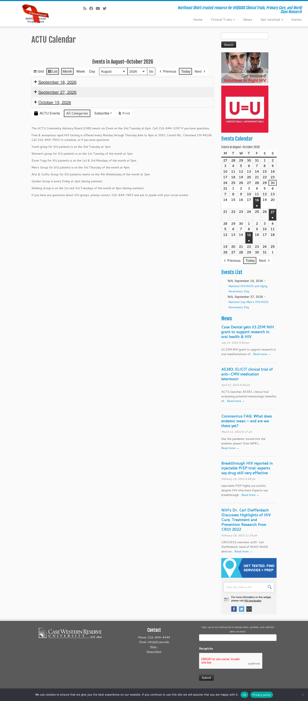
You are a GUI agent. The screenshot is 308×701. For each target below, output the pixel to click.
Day (92, 71)
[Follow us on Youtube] (99, 8)
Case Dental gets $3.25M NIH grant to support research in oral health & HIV (247, 331)
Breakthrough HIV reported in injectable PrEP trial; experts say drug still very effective (247, 467)
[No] (303, 695)
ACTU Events (50, 113)
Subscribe (101, 113)
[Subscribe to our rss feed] (86, 8)
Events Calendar (237, 139)
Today (185, 71)
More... (154, 646)
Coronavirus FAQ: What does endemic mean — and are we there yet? (246, 420)
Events (296, 19)
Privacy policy (261, 694)
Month (67, 71)
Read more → (262, 354)
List (52, 72)
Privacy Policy (154, 651)
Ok (244, 694)
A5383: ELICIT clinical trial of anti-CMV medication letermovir (247, 373)
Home (197, 19)
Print (124, 114)
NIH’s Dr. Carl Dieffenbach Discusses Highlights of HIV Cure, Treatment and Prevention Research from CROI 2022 (246, 519)
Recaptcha (206, 648)
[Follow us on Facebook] (92, 8)
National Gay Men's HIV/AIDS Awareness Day (248, 304)
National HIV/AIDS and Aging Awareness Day (247, 288)
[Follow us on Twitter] (106, 8)
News (247, 19)
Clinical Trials (222, 19)
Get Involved (270, 19)
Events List (231, 272)
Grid (38, 72)
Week (80, 71)
